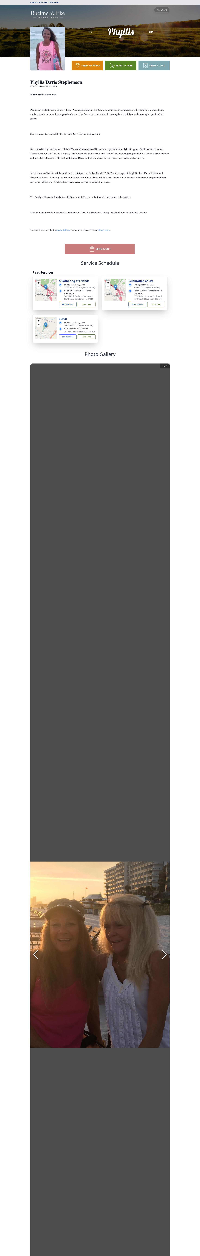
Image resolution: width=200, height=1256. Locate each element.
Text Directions (67, 304)
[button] (45, 287)
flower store (104, 229)
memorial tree (63, 229)
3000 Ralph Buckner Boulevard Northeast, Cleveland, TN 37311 (78, 297)
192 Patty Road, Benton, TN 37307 (79, 331)
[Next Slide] (164, 955)
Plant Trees (86, 304)
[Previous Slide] (35, 955)
